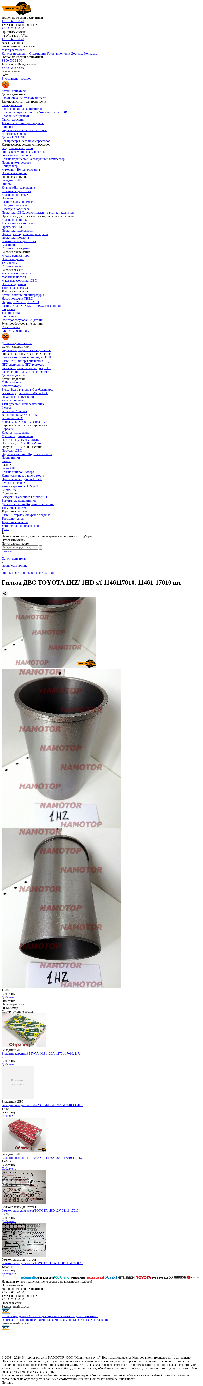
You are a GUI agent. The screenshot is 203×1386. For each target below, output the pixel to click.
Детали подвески (13, 375)
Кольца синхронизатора (18, 472)
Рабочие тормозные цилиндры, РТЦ (26, 368)
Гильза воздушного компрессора (23, 151)
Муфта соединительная (17, 436)
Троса (5, 529)
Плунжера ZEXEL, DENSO (20, 302)
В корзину (8, 993)
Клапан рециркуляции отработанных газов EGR (34, 112)
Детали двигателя (14, 558)
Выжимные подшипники (19, 500)
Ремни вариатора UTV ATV (20, 486)
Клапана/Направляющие (18, 187)
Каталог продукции (15, 1316)
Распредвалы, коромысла (18, 201)
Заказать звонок (12, 42)
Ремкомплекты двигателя (19, 241)
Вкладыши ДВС (13, 180)
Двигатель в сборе (14, 133)
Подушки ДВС (12, 450)
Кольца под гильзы (14, 219)
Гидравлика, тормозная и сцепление (26, 350)
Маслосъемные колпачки (18, 223)
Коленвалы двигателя (16, 191)
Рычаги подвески (13, 400)
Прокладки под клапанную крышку (26, 234)
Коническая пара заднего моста (23, 475)
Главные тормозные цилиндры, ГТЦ (26, 357)
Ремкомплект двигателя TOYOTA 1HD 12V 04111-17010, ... (42, 1210)
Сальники (8, 244)
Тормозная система (14, 507)
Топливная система (15, 287)
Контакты (61, 1319)
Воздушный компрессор (18, 148)
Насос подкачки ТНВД (17, 298)
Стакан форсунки (13, 119)
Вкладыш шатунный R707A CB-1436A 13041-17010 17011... (42, 1157)
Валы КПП (9, 468)
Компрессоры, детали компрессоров (26, 141)
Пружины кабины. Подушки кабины (27, 454)
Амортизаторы (12, 386)
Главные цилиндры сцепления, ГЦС (26, 361)
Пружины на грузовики (18, 396)
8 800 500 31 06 (12, 60)
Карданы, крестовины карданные (24, 421)
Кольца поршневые (15, 194)
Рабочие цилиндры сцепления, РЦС (26, 371)
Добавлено (9, 997)
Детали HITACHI (13, 137)
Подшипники (11, 457)
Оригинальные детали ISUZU (22, 479)
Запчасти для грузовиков (45, 1316)
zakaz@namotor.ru (13, 50)
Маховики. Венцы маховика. (21, 169)
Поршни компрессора (16, 162)
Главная (7, 551)
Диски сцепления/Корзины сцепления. (28, 504)
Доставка (48, 1319)
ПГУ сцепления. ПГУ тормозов (23, 364)
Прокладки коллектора (17, 230)
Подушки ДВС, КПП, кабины (22, 443)
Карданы (8, 429)
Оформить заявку (13, 540)
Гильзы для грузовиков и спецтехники (28, 572)
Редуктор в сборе (13, 482)
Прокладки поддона (15, 237)
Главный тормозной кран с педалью (26, 515)
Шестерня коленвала (16, 209)
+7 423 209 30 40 (13, 28)
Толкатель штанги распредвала (23, 123)
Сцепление (9, 490)
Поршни (7, 198)
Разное (6, 461)
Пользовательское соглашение (88, 1319)
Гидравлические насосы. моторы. (24, 130)
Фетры (6, 407)
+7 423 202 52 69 (13, 67)
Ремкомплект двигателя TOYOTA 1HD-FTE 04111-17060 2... (42, 1263)
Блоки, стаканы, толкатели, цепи (24, 98)
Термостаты (10, 262)
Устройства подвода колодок (21, 525)
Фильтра (7, 126)
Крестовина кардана (15, 432)
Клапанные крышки (15, 116)
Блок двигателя (12, 105)
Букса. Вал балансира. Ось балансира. (27, 389)
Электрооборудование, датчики (23, 320)
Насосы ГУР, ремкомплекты (20, 439)
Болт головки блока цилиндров (23, 108)
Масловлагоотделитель (17, 273)
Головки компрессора (16, 155)
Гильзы (6, 184)
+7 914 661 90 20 (13, 21)
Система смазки (12, 266)
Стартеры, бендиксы (16, 330)
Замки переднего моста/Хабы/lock (25, 393)
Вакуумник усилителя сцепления (24, 497)
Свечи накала (11, 327)
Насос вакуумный (14, 284)
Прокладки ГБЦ (12, 227)
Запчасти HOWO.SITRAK (19, 414)
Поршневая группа (14, 173)
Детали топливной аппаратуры (23, 295)
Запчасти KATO (12, 418)
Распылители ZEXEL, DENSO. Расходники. (32, 305)
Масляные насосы (14, 277)
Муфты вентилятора (15, 255)
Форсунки (8, 309)
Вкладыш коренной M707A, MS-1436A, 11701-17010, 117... (41, 1053)
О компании (10, 1319)
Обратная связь (12, 1303)
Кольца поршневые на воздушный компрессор (33, 159)
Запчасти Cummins (14, 411)
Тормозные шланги (15, 522)
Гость (5, 75)
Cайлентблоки (11, 382)
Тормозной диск (13, 518)
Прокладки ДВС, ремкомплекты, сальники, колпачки (38, 212)
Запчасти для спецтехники (80, 1316)
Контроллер (10, 166)
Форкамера (9, 316)
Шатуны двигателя (14, 205)
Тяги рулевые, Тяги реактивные (23, 404)
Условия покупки (30, 1319)
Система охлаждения (16, 248)
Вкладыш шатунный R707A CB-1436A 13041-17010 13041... (42, 1105)
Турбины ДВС (11, 312)
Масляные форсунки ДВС (19, 280)
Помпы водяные (13, 259)
